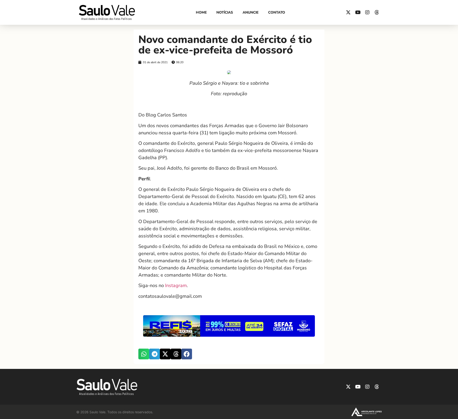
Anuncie (251, 12)
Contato (276, 12)
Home (201, 12)
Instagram (176, 285)
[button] (143, 354)
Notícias (224, 12)
